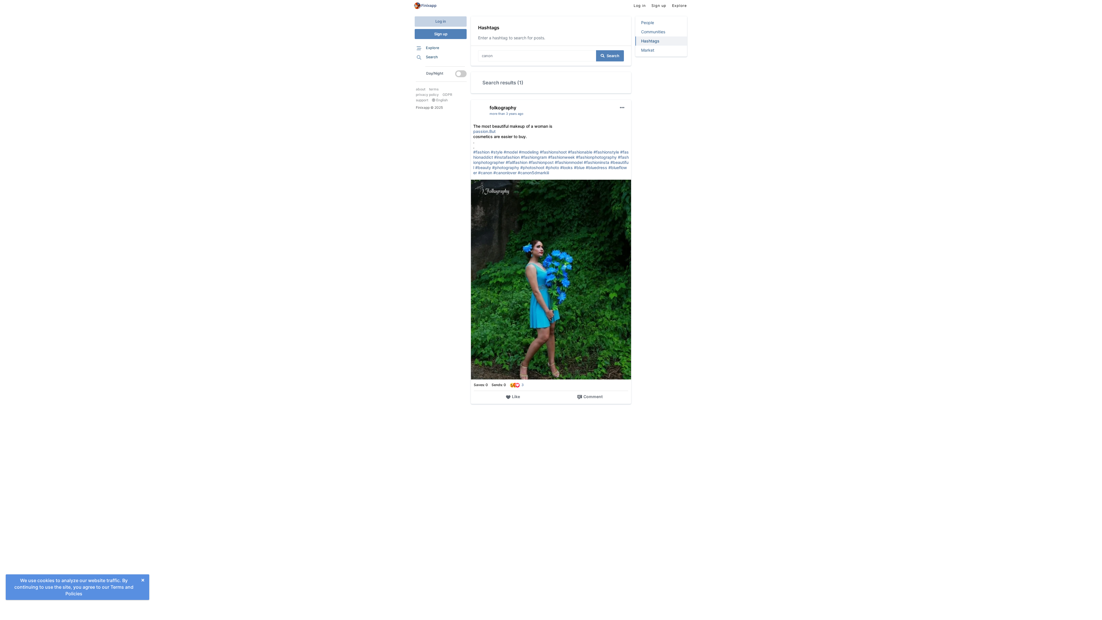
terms (434, 89)
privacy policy (427, 94)
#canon (485, 172)
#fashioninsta (596, 162)
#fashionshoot (553, 152)
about (420, 89)
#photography (505, 167)
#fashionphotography (596, 157)
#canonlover (505, 172)
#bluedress (596, 167)
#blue (579, 167)
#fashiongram (534, 157)
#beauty (483, 167)
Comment (593, 396)
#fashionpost (541, 162)
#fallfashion (516, 162)
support (422, 100)
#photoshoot (532, 167)
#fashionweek (561, 157)
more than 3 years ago (506, 114)
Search (613, 55)
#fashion (481, 152)
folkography (503, 108)
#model (511, 152)
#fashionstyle (606, 152)
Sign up (440, 34)
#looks (566, 167)
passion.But (484, 131)
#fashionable (580, 152)
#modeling (529, 152)
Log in (440, 21)
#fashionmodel (569, 162)
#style (497, 152)
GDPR (447, 94)
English (441, 100)
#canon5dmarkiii (533, 172)
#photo (552, 167)
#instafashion (507, 157)
